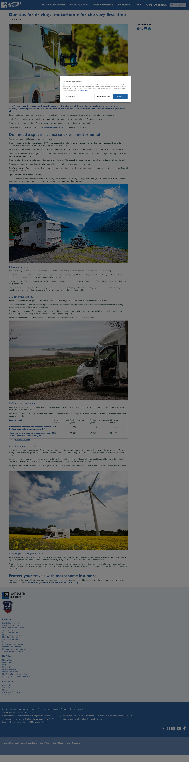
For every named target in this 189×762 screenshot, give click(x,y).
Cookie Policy (84, 90)
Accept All (120, 96)
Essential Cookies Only (103, 96)
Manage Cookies (70, 96)
